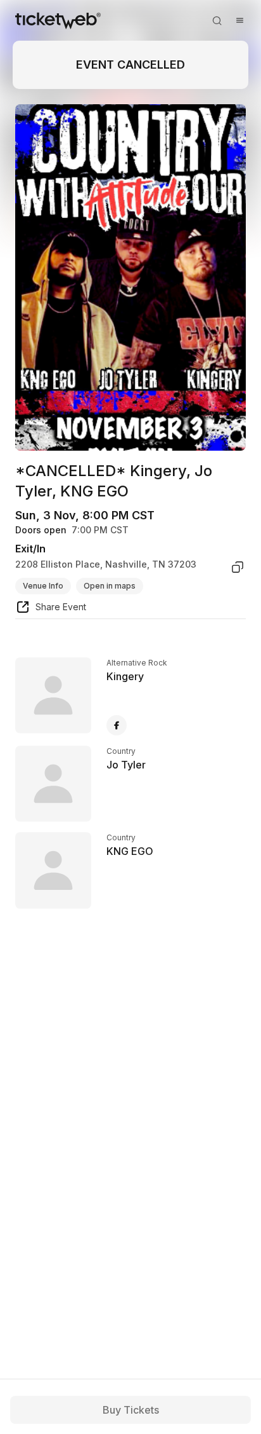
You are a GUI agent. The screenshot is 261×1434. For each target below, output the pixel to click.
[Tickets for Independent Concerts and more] (58, 20)
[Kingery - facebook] (116, 725)
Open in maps (110, 586)
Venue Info (43, 586)
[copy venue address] (237, 567)
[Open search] (216, 20)
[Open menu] (239, 20)
